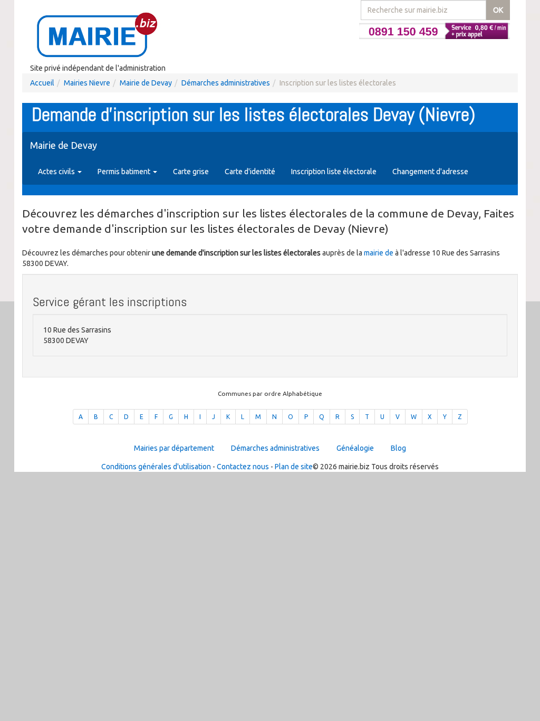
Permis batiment (125, 171)
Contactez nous (243, 466)
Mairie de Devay (146, 83)
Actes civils (57, 171)
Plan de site (294, 466)
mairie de (379, 253)
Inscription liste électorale (334, 171)
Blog (398, 448)
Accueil (42, 83)
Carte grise (191, 171)
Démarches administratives (225, 83)
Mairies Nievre (87, 83)
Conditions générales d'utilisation (156, 466)
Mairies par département (174, 448)
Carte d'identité (250, 171)
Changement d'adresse (430, 171)
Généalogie (355, 448)
